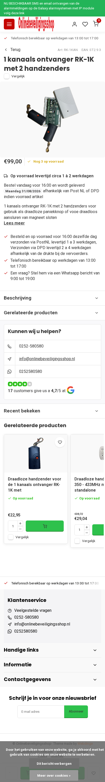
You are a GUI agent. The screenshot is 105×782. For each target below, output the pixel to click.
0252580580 (30, 371)
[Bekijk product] (45, 526)
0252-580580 (31, 346)
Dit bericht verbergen (54, 763)
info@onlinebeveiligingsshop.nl (47, 358)
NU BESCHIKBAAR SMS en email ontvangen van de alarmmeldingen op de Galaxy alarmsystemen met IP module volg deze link (49, 8)
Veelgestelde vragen (32, 610)
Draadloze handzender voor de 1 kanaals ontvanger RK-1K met (34, 485)
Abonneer (76, 711)
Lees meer (14, 223)
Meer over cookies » (54, 775)
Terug (15, 49)
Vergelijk (18, 76)
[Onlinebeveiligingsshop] (36, 24)
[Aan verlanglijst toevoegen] (60, 442)
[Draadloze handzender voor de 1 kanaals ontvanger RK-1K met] (36, 454)
